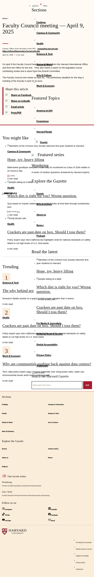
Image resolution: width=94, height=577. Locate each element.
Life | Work (7, 492)
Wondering (40, 165)
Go (87, 385)
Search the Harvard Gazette (50, 376)
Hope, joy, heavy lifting (54, 271)
